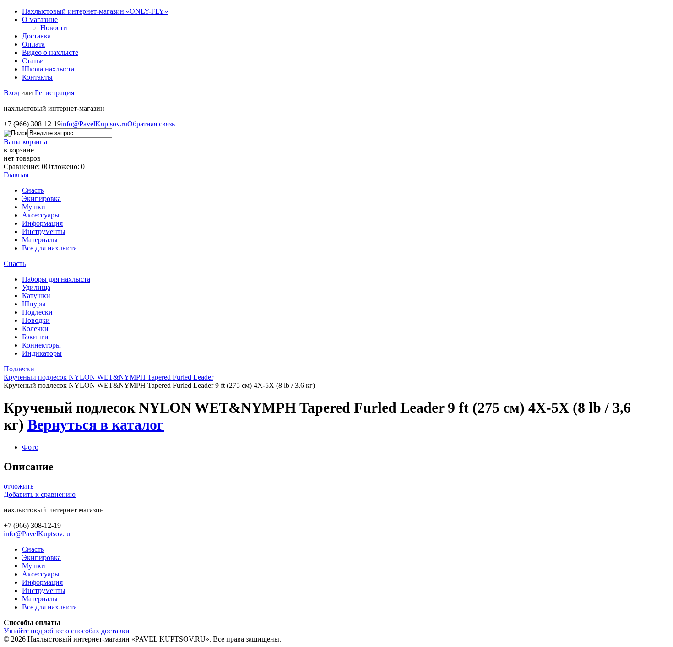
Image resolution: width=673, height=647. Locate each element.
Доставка (36, 36)
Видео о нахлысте (50, 52)
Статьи (33, 61)
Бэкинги (35, 337)
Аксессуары (41, 215)
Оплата (33, 44)
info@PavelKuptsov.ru (94, 124)
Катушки (36, 295)
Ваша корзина (25, 142)
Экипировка (41, 198)
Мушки (33, 207)
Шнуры (34, 304)
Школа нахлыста (48, 69)
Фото (30, 447)
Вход (11, 93)
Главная (16, 175)
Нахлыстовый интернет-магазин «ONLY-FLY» (95, 11)
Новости (53, 28)
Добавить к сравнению (40, 494)
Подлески (37, 312)
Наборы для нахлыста (56, 279)
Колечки (35, 328)
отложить (18, 486)
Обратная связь (151, 124)
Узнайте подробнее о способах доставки (67, 631)
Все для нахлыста (49, 248)
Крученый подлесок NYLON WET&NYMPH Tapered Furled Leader (108, 377)
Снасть (33, 190)
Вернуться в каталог (95, 424)
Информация (42, 223)
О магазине (40, 19)
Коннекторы (41, 345)
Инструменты (43, 231)
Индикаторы (42, 353)
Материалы (40, 240)
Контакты (37, 77)
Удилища (36, 287)
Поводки (36, 320)
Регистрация (54, 93)
